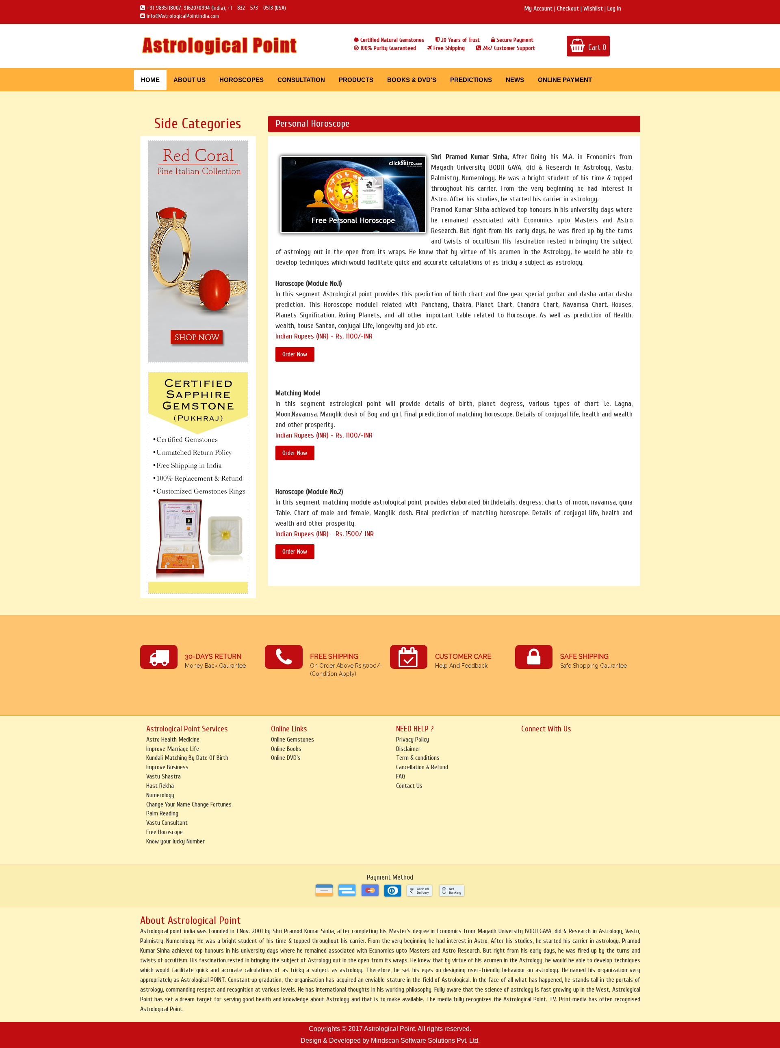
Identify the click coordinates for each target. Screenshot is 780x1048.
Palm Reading (162, 813)
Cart (597, 47)
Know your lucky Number (175, 841)
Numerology (160, 795)
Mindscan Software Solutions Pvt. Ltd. (425, 1040)
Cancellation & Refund (422, 767)
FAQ (400, 776)
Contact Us (409, 785)
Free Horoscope (164, 832)
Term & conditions (418, 757)
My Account (538, 8)
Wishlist (593, 8)
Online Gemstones (292, 739)
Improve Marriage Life (172, 749)
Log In (614, 8)
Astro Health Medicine (172, 739)
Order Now (294, 354)
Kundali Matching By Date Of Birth (187, 757)
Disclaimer (408, 749)
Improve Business (167, 767)
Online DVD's (286, 757)
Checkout (568, 8)
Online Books (286, 749)
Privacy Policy (412, 739)
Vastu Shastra (163, 776)
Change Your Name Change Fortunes (189, 804)
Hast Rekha (160, 785)
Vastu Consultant (167, 822)
